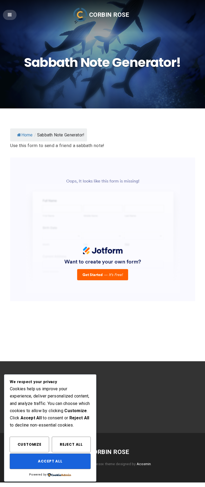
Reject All (71, 444)
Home (27, 134)
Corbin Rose (109, 15)
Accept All (50, 461)
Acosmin (144, 464)
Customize (29, 444)
